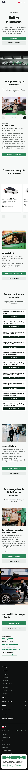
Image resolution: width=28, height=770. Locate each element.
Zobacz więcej (13, 316)
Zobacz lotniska (14, 473)
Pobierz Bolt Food (14, 43)
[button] (14, 667)
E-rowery (5, 677)
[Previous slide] (3, 216)
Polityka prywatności (7, 740)
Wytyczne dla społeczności (9, 754)
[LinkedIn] (21, 730)
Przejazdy (5, 670)
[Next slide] (24, 216)
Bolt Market (6, 687)
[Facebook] (8, 730)
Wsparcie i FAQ (14, 623)
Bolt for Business (7, 690)
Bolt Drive (5, 680)
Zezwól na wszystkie (8, 757)
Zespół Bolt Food (7, 683)
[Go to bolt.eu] (4, 2)
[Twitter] (13, 730)
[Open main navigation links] (24, 2)
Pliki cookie (5, 747)
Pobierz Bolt (14, 38)
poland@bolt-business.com (11, 649)
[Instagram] (17, 730)
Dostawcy (4, 734)
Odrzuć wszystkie (20, 757)
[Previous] (3, 117)
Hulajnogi (5, 674)
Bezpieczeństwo (6, 750)
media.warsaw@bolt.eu (9, 655)
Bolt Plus (5, 693)
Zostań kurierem (14, 278)
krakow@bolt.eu (7, 639)
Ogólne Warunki (6, 737)
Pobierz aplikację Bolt (14, 154)
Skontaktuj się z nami (14, 629)
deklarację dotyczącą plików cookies (11, 765)
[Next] (24, 117)
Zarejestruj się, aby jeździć (14, 273)
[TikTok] (25, 730)
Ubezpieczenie (6, 744)
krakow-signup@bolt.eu (10, 644)
